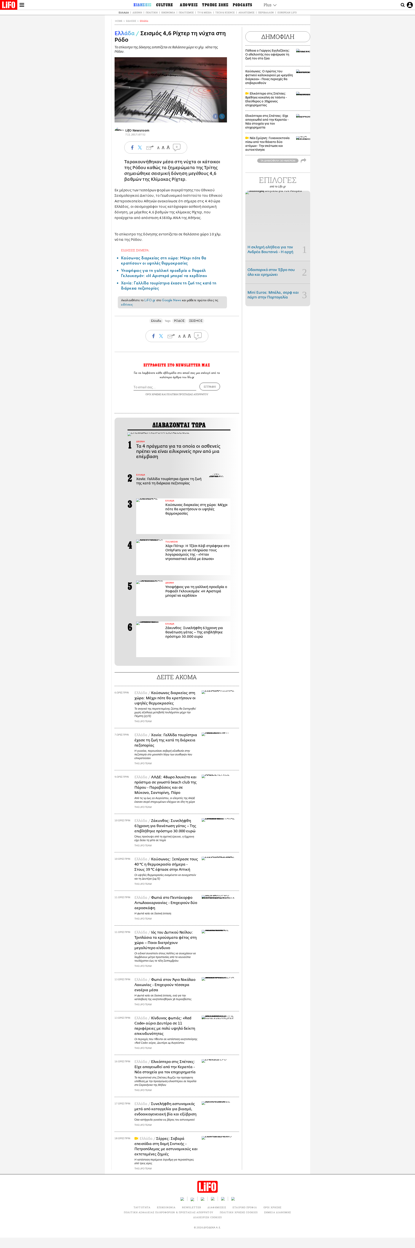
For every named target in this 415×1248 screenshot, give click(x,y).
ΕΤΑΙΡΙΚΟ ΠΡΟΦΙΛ (245, 1207)
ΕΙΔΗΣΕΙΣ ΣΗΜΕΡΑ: (135, 250)
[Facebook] (215, 116)
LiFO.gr (149, 300)
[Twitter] (222, 116)
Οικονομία (168, 12)
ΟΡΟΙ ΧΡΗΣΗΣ (153, 394)
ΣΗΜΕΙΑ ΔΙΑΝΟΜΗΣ (277, 1212)
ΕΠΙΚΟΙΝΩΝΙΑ (166, 1207)
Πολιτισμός (186, 12)
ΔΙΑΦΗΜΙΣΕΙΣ (217, 1207)
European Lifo (287, 12)
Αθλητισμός (246, 12)
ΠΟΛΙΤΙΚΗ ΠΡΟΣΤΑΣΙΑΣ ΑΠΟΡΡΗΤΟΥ (187, 394)
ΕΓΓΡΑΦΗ (210, 386)
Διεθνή (137, 12)
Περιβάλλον (266, 12)
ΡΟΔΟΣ (179, 321)
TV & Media (204, 12)
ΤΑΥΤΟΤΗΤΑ (142, 1207)
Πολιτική (152, 12)
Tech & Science (225, 12)
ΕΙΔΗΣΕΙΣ (131, 21)
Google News (171, 300)
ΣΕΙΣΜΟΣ (196, 321)
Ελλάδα (124, 12)
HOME (118, 21)
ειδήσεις (127, 304)
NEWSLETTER (191, 1207)
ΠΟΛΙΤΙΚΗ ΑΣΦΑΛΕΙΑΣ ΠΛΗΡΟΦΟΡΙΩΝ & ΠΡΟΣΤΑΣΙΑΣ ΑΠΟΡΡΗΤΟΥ (168, 1212)
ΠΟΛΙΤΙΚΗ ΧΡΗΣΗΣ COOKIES (239, 1212)
